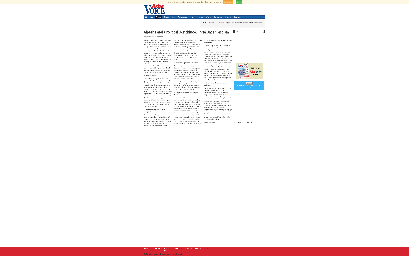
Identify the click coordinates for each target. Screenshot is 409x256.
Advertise (188, 248)
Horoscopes (218, 17)
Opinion (166, 17)
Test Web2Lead (182, 17)
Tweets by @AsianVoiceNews (243, 122)
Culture (201, 17)
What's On (228, 17)
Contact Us (167, 249)
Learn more (228, 2)
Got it (239, 2)
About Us (147, 248)
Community (237, 17)
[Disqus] (188, 160)
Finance (158, 17)
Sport (173, 17)
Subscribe (178, 248)
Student (193, 17)
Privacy (198, 248)
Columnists (212, 122)
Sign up (249, 83)
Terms (208, 248)
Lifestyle (208, 17)
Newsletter (158, 248)
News (151, 17)
